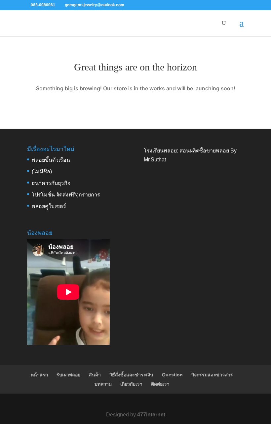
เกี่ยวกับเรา (131, 384)
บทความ (103, 384)
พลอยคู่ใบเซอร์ (49, 206)
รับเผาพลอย (68, 374)
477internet (151, 414)
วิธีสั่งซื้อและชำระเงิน (131, 374)
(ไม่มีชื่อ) (42, 171)
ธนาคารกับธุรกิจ (51, 183)
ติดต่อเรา (160, 384)
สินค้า (95, 374)
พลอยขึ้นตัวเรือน (51, 160)
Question (172, 374)
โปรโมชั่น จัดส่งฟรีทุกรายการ (66, 194)
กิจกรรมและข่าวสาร (212, 374)
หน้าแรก (39, 374)
